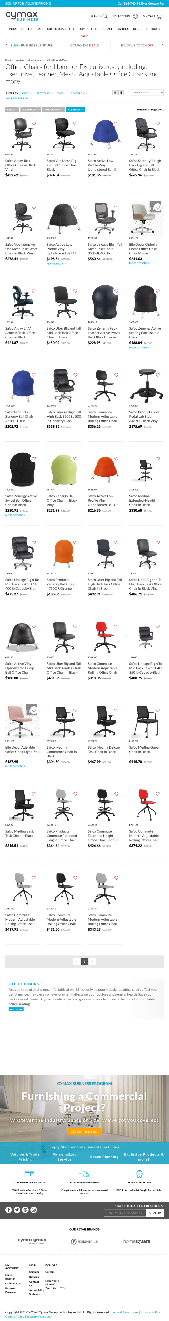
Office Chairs (52, 109)
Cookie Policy (14, 1316)
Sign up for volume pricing (28, 3)
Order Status (12, 1283)
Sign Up (155, 1213)
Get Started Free (84, 1131)
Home (8, 60)
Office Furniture (36, 60)
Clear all (74, 109)
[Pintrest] (25, 1210)
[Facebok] (8, 1210)
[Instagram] (33, 1210)
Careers (49, 1271)
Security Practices (38, 1316)
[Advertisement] (89, 1040)
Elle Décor (29, 109)
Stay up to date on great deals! (139, 1206)
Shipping (34, 1271)
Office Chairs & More (57, 60)
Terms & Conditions (124, 1312)
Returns (34, 1276)
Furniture (19, 60)
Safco (11, 109)
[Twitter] (17, 1210)
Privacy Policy (150, 1312)
